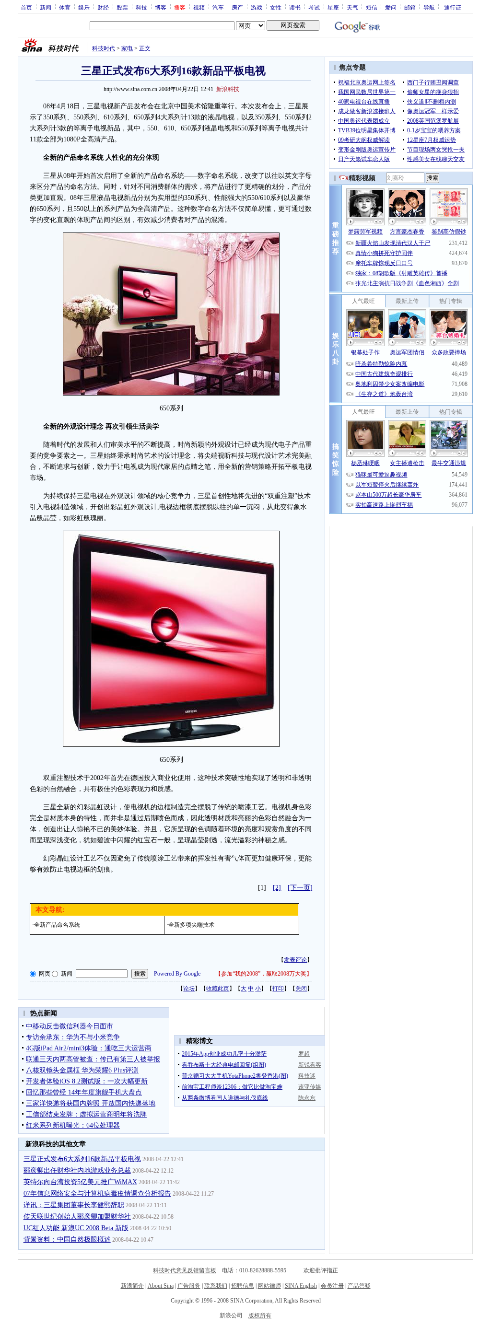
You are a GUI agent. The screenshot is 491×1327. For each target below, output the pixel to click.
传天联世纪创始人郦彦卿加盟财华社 (77, 1216)
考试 (314, 7)
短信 (371, 7)
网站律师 (269, 1285)
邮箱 (410, 7)
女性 (275, 7)
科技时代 (103, 48)
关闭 (301, 988)
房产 (237, 7)
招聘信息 (242, 1285)
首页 (26, 7)
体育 (64, 7)
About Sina (161, 1285)
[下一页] (300, 887)
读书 (295, 7)
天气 (352, 7)
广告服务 (188, 1285)
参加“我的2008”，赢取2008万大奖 (263, 973)
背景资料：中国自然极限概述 (67, 1239)
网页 (44, 973)
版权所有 (259, 1315)
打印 (278, 988)
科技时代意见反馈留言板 (184, 1270)
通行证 (452, 7)
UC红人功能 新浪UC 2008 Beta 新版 (76, 1228)
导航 (429, 7)
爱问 (391, 7)
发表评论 (295, 959)
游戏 (256, 7)
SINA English (301, 1285)
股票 (122, 7)
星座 (333, 7)
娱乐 (84, 7)
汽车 (218, 7)
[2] (277, 887)
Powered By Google (177, 973)
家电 (127, 48)
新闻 (45, 7)
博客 (160, 7)
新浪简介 (132, 1285)
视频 (199, 7)
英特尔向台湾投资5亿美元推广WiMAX (80, 1182)
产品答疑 (359, 1285)
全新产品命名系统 (57, 924)
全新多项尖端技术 (191, 924)
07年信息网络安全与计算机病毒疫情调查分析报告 (97, 1193)
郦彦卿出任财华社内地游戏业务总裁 (77, 1170)
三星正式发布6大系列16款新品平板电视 (82, 1159)
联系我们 (215, 1285)
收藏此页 (217, 988)
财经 (103, 7)
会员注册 (332, 1285)
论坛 (189, 988)
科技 (141, 7)
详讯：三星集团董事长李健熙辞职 (73, 1205)
